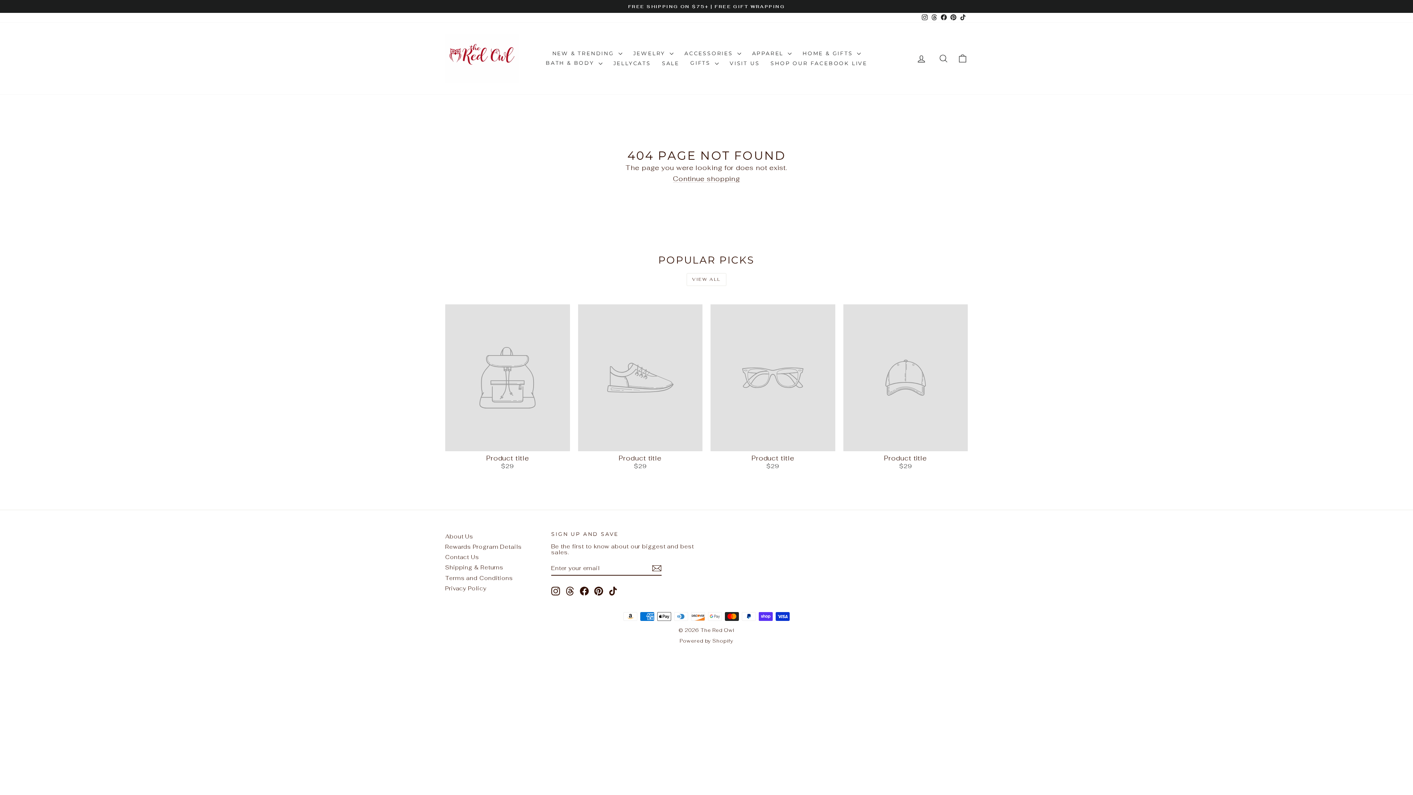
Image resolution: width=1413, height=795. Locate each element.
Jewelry (650, 53)
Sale (670, 63)
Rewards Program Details (483, 546)
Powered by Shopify (706, 641)
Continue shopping (706, 178)
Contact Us (462, 557)
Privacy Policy (465, 588)
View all (706, 279)
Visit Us (744, 63)
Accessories (710, 53)
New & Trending (584, 53)
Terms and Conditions (479, 578)
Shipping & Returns (474, 567)
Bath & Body (571, 63)
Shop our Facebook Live (819, 63)
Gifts (701, 63)
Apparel (769, 53)
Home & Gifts (829, 53)
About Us (459, 536)
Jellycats (632, 63)
